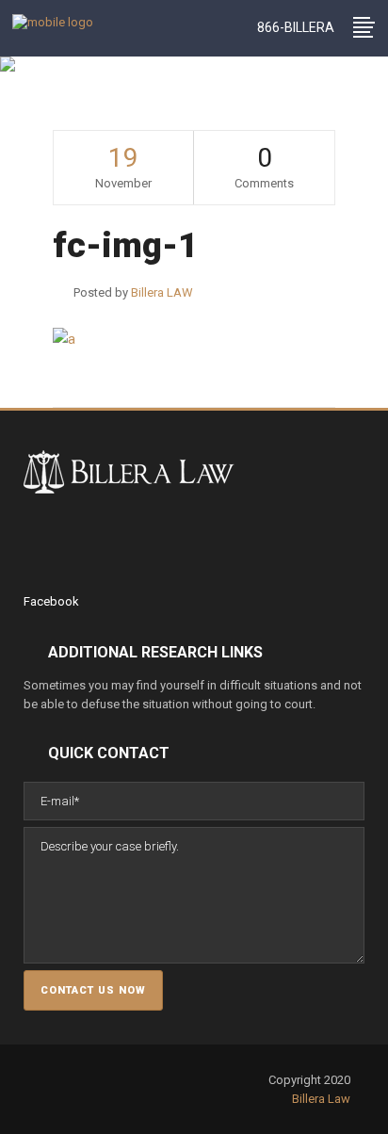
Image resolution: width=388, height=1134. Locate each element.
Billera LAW (86, 112)
